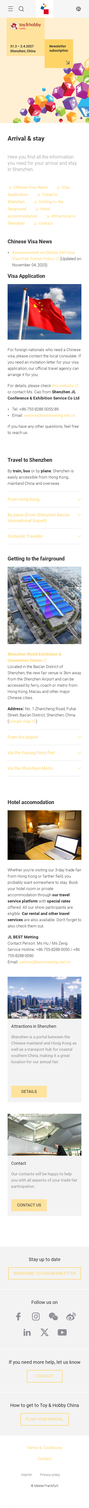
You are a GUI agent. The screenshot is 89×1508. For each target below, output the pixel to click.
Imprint (26, 1475)
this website (63, 385)
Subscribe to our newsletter (45, 1273)
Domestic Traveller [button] (25, 536)
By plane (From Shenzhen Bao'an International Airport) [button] (39, 517)
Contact (46, 223)
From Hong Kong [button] (23, 499)
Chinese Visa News (31, 187)
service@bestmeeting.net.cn (49, 415)
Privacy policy (50, 1475)
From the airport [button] (23, 737)
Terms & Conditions (44, 1447)
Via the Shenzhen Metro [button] (30, 768)
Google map (20, 721)
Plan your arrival (45, 1419)
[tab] (44, 499)
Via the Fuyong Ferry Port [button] (31, 752)
